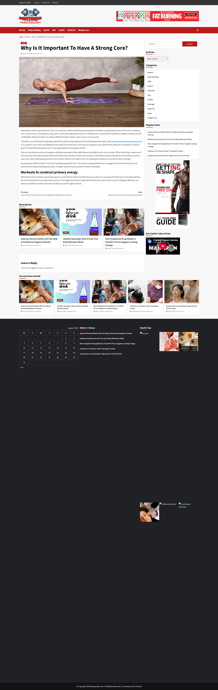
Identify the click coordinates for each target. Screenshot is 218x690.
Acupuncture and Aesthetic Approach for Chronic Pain (169, 155)
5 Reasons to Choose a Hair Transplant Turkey (165, 151)
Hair (54, 30)
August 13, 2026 (33, 245)
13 (49, 348)
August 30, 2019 (34, 53)
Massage (151, 104)
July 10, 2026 (145, 311)
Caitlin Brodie (135, 311)
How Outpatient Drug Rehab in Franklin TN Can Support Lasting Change (121, 242)
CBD (149, 81)
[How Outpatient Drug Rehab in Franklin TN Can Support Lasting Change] (124, 222)
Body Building (34, 30)
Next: (125, 193)
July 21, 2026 (117, 249)
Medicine (71, 30)
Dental (46, 30)
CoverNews (126, 686)
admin (24, 53)
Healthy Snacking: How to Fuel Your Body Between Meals (80, 240)
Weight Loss (83, 30)
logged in (34, 268)
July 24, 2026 (75, 245)
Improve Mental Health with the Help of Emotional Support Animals (39, 240)
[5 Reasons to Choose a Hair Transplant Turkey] (145, 291)
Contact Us (46, 3)
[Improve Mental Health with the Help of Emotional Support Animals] (39, 222)
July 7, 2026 (177, 311)
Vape (149, 113)
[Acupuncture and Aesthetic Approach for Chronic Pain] (181, 291)
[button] (197, 30)
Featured (151, 91)
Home (37, 3)
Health (62, 30)
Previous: (46, 193)
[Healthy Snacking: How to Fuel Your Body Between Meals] (81, 222)
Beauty (22, 30)
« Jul (21, 367)
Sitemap (55, 3)
